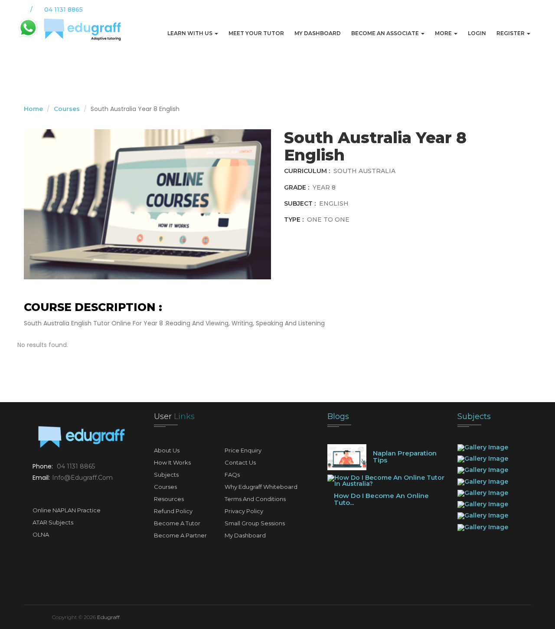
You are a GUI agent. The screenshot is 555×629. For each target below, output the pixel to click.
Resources (169, 498)
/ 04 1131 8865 (56, 9)
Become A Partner (180, 535)
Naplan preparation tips (405, 457)
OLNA (41, 534)
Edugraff (108, 617)
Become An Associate (385, 33)
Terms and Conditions (255, 498)
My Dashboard (317, 33)
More (444, 33)
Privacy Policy (244, 511)
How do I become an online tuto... (381, 499)
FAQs (232, 474)
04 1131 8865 (76, 466)
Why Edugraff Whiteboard (261, 486)
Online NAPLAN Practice (67, 510)
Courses (67, 109)
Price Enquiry (243, 450)
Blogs (338, 416)
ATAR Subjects (53, 522)
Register (511, 33)
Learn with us (190, 33)
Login (477, 33)
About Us (167, 450)
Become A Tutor (177, 523)
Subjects (166, 474)
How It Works (172, 462)
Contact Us (240, 462)
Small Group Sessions (255, 523)
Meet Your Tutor (256, 33)
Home (33, 109)
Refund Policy (173, 511)
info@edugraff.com (82, 478)
